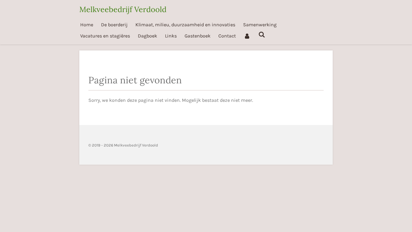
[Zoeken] (261, 34)
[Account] (247, 35)
